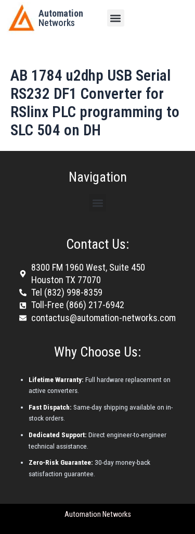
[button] (115, 18)
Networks (60, 18)
